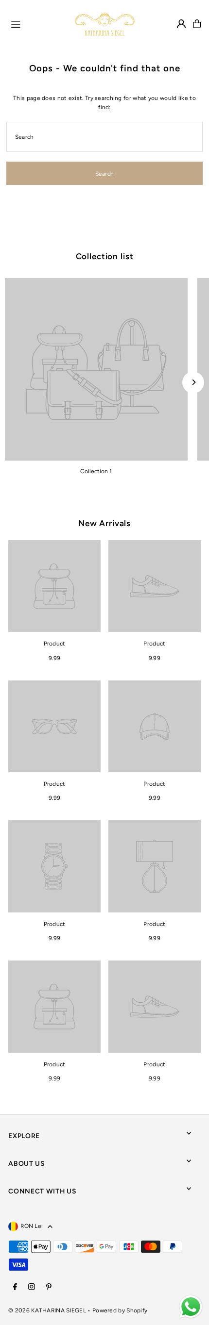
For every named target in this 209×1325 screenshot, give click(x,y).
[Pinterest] (49, 1287)
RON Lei (31, 1226)
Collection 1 (96, 471)
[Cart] (197, 23)
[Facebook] (15, 1287)
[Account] (181, 23)
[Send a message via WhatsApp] (190, 1306)
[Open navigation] (38, 23)
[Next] (193, 382)
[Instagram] (31, 1287)
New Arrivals (104, 523)
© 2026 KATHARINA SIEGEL (47, 1310)
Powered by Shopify (119, 1310)
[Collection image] (96, 369)
